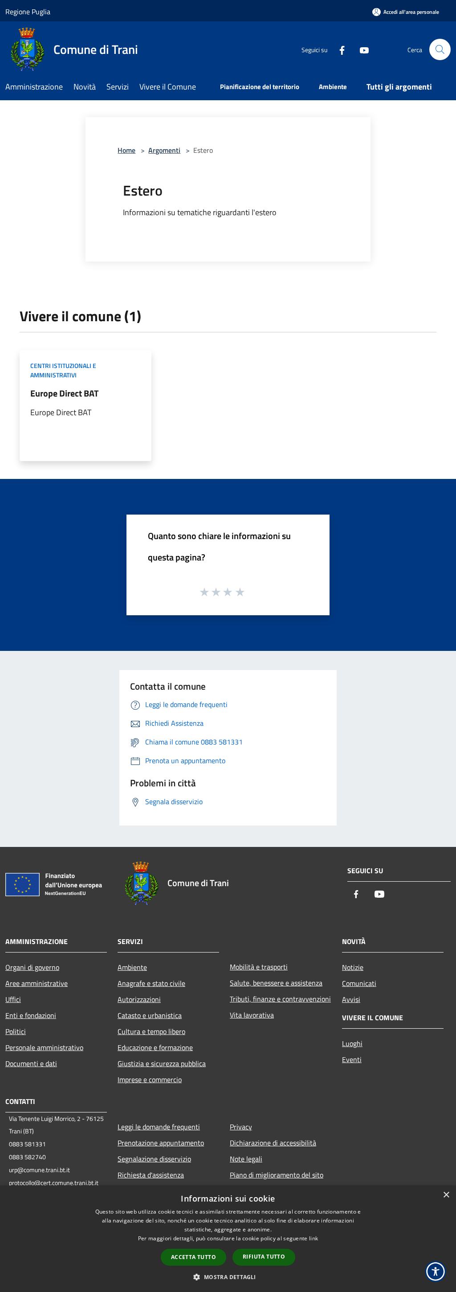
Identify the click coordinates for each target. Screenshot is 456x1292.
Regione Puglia (27, 11)
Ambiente (132, 967)
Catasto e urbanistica (150, 1015)
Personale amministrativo (44, 1047)
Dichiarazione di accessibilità (273, 1142)
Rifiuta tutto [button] (264, 1256)
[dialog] (228, 1239)
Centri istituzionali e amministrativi (63, 370)
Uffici (13, 999)
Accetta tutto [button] (193, 1257)
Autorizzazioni (139, 999)
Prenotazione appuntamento (161, 1142)
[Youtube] (361, 49)
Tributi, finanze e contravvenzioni (280, 999)
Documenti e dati (31, 1063)
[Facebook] (338, 49)
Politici (15, 1031)
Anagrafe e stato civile (151, 983)
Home (126, 150)
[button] (228, 1276)
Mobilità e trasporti (259, 966)
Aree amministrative (36, 983)
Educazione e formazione (155, 1047)
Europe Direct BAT (64, 393)
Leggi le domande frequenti (159, 1126)
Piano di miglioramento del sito (276, 1174)
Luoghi (352, 1043)
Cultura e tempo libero (151, 1031)
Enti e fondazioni (30, 1015)
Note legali (246, 1158)
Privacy (241, 1126)
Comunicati (359, 983)
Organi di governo (32, 967)
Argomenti (164, 150)
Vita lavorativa (252, 1015)
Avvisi (351, 999)
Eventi (352, 1059)
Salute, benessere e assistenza (276, 982)
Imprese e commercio (150, 1079)
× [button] (446, 1195)
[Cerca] (440, 49)
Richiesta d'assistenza (151, 1174)
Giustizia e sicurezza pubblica (162, 1063)
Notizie (352, 967)
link (313, 1238)
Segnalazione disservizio (154, 1158)
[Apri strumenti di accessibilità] (435, 1271)
